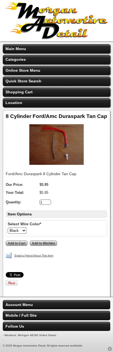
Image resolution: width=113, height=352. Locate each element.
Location (13, 102)
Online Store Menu (22, 70)
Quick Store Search (23, 81)
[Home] (56, 38)
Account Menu (19, 304)
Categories (15, 59)
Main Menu (15, 49)
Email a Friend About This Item (34, 255)
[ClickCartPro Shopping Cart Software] (110, 350)
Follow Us (14, 326)
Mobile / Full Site (21, 315)
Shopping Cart (19, 92)
